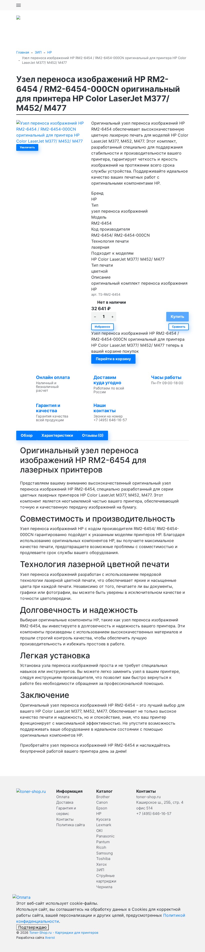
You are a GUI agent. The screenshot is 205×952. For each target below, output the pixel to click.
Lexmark (103, 824)
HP (49, 52)
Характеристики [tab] (57, 435)
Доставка (64, 802)
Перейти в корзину (113, 358)
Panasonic (105, 836)
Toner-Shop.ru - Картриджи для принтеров (63, 932)
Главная (22, 52)
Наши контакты (105, 408)
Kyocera (103, 819)
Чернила (104, 886)
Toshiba (103, 858)
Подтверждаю (32, 927)
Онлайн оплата (53, 377)
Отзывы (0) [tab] (93, 435)
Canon (102, 802)
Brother (103, 796)
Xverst (50, 937)
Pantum (103, 841)
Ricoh (101, 847)
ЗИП (38, 52)
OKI (99, 830)
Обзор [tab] (26, 435)
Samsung (104, 853)
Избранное (102, 326)
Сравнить (178, 326)
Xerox (101, 864)
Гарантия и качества (48, 408)
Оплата (62, 796)
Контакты (65, 819)
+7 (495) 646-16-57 (171, 5)
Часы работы (166, 377)
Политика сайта (70, 824)
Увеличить (27, 147)
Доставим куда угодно (107, 380)
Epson (101, 808)
